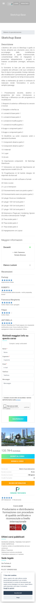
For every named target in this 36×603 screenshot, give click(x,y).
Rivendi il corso (17, 461)
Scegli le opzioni (9, 588)
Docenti (7, 247)
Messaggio (6, 379)
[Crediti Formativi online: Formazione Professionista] (11, 4)
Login (16, 3)
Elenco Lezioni (10, 265)
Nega (18, 597)
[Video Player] (18, 437)
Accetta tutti (18, 593)
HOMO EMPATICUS (7, 544)
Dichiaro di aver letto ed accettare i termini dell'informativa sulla (16, 399)
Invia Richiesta (18, 419)
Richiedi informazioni (17, 483)
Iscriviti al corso (17, 456)
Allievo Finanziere (7, 550)
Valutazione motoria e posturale (11, 552)
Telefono (5, 372)
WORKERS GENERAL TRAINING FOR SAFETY (15, 542)
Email (4, 364)
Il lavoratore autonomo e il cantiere (12, 554)
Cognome (6, 356)
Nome (4, 349)
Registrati (25, 3)
